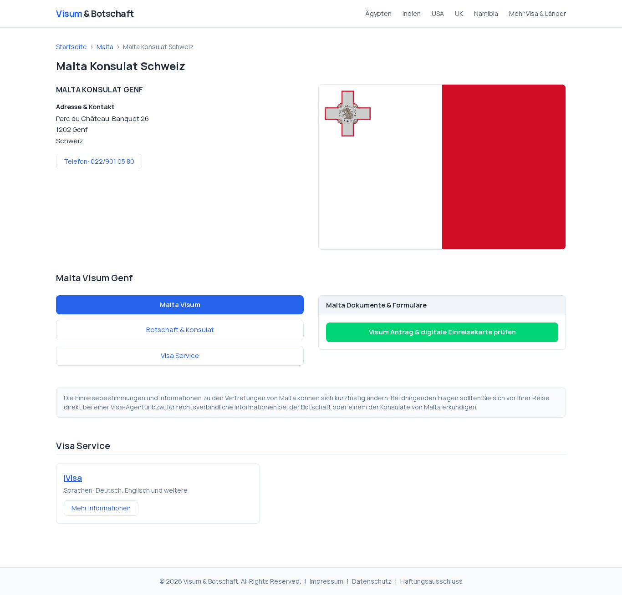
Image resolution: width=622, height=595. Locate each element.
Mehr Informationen (101, 508)
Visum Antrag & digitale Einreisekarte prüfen (442, 332)
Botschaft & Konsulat (180, 329)
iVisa (73, 477)
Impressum (326, 581)
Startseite (71, 46)
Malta (105, 46)
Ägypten (378, 13)
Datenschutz (372, 581)
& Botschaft (95, 13)
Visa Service (180, 355)
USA (438, 13)
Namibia (486, 13)
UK (459, 13)
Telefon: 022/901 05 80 (99, 161)
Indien (412, 13)
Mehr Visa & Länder (537, 13)
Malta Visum (180, 304)
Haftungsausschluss (431, 581)
